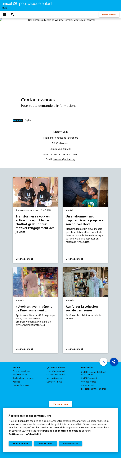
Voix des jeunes (88, 381)
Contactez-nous (54, 381)
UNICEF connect (89, 378)
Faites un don (109, 14)
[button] (114, 362)
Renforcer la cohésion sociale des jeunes (82, 308)
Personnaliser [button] (70, 443)
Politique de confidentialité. (25, 434)
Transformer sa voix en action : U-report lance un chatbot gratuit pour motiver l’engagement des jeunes (35, 224)
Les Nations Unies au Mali (93, 389)
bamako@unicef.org (64, 159)
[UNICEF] (27, 3)
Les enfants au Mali (55, 371)
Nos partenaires (54, 378)
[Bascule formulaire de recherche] (12, 14)
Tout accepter (20, 443)
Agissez (16, 381)
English (28, 120)
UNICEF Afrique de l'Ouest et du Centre (93, 373)
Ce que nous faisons (22, 371)
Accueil (16, 367)
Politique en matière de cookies (62, 430)
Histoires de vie (20, 374)
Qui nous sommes (56, 367)
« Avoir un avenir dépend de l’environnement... (34, 308)
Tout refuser (45, 443)
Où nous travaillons (55, 374)
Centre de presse (21, 385)
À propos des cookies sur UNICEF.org (30, 415)
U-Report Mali (87, 385)
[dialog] (60, 430)
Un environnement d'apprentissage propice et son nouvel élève (85, 220)
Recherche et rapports (23, 378)
